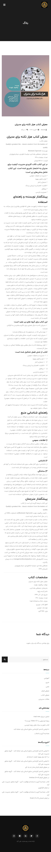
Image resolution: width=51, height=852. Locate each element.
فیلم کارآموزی (42, 787)
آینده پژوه (40, 591)
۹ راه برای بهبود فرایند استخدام (37, 756)
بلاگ (25, 22)
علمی (47, 686)
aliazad (43, 129)
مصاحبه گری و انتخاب (41, 733)
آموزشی (46, 678)
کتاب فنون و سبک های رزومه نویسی (37, 725)
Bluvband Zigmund (34, 150)
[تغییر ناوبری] (4, 4)
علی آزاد (19, 841)
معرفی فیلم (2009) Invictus (38, 777)
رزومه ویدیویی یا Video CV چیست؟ (37, 720)
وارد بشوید (29, 643)
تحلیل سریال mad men (41, 716)
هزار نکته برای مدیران (36, 581)
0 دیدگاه (23, 129)
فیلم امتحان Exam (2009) (38, 798)
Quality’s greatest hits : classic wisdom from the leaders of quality (26, 146)
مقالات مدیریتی (44, 699)
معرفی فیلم (45, 690)
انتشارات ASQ (11, 513)
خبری (47, 682)
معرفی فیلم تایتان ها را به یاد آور (36, 767)
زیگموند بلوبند (37, 513)
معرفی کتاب (45, 695)
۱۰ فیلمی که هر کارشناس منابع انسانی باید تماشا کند (31, 729)
